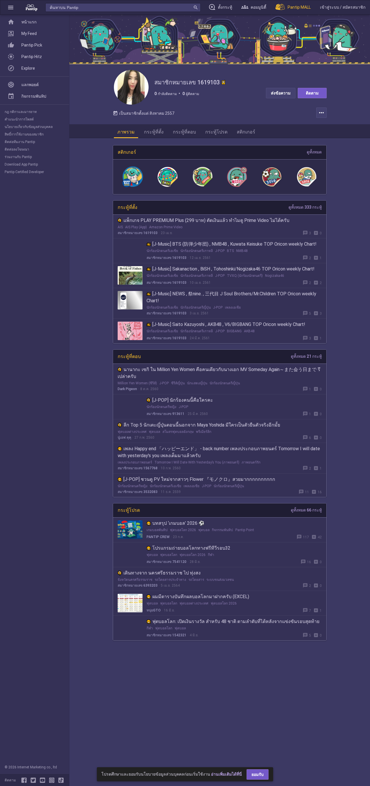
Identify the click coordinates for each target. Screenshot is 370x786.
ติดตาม (312, 93)
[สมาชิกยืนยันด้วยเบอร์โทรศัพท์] (223, 82)
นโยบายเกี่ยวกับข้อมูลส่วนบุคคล (29, 127)
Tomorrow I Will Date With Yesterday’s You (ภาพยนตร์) (196, 462)
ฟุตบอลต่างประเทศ (132, 432)
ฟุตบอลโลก (168, 555)
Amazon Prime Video (165, 227)
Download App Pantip (21, 164)
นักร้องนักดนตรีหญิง (161, 407)
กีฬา (211, 555)
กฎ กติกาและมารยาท (21, 112)
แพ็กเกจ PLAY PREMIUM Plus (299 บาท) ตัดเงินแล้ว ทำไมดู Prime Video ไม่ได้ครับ (206, 220)
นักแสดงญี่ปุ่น (197, 383)
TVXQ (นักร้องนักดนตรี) (245, 276)
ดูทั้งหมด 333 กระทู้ (305, 207)
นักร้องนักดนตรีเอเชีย (162, 251)
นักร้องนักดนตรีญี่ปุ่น (195, 307)
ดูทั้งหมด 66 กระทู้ (306, 510)
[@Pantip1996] (34, 780)
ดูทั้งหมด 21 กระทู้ (306, 356)
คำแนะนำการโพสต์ (19, 119)
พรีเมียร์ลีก (203, 432)
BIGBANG (234, 331)
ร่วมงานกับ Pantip (18, 157)
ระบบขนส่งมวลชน (220, 580)
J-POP (220, 251)
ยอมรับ (257, 774)
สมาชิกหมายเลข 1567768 (138, 468)
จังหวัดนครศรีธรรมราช (135, 580)
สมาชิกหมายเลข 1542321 (166, 635)
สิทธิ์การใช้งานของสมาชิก (24, 134)
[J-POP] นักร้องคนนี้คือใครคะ (182, 400)
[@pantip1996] (61, 780)
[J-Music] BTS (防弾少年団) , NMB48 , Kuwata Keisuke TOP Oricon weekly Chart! (234, 244)
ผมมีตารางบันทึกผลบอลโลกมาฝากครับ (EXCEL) (200, 596)
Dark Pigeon (127, 389)
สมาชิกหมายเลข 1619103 (138, 233)
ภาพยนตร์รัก (251, 462)
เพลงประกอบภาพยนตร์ (135, 462)
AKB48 (249, 331)
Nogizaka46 (274, 276)
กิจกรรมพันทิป (222, 530)
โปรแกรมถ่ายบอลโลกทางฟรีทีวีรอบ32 (191, 548)
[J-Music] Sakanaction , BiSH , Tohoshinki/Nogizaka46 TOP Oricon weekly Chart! (233, 269)
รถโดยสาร (196, 580)
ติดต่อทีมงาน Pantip (20, 142)
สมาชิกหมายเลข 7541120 (166, 562)
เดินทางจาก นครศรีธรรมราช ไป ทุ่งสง (162, 573)
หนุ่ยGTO (154, 610)
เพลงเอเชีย (233, 307)
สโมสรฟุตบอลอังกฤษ (178, 432)
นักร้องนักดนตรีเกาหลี (196, 251)
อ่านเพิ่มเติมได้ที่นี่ (226, 774)
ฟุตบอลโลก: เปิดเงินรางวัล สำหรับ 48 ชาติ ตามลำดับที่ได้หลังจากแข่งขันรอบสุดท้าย (235, 621)
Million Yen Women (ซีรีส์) (137, 383)
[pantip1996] (43, 780)
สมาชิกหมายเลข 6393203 (138, 585)
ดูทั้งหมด (314, 152)
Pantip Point (244, 530)
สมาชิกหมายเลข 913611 (165, 414)
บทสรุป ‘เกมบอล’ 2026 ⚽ (178, 523)
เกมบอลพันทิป (157, 530)
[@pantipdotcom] (53, 780)
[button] (10, 7)
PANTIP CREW (158, 537)
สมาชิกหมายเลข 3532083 (138, 492)
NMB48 (242, 251)
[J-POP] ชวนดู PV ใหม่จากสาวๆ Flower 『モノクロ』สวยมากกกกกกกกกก (199, 479)
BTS (230, 251)
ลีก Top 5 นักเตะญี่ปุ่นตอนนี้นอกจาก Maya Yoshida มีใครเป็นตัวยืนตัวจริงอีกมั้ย (201, 425)
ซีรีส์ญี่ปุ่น (178, 383)
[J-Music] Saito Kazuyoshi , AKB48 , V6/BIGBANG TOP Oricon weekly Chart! (228, 324)
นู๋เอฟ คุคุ (124, 437)
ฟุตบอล (154, 432)
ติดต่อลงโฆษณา (17, 149)
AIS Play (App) (136, 227)
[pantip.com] (31, 7)
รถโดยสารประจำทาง (170, 580)
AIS (120, 227)
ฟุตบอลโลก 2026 (183, 530)
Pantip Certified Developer (24, 172)
